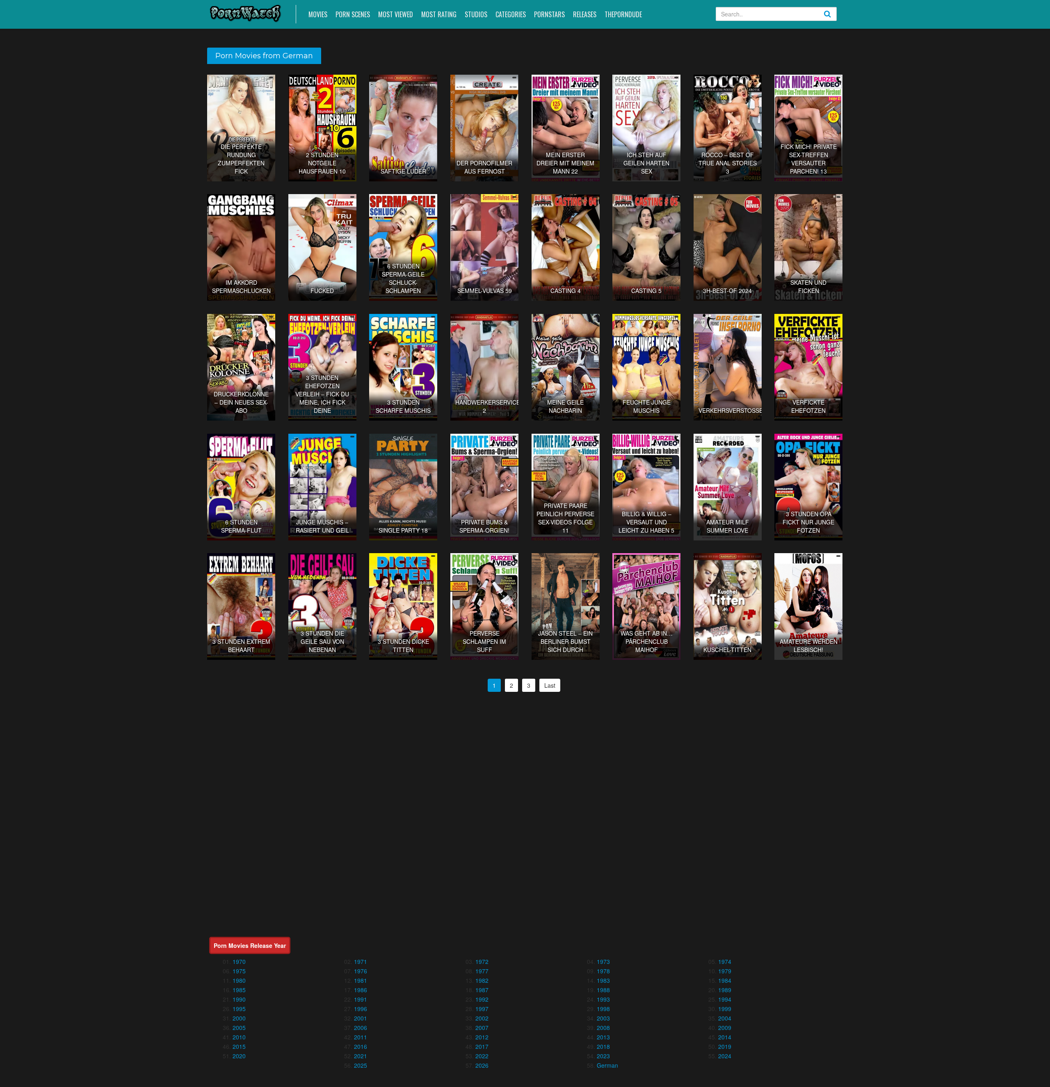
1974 (724, 961)
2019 (724, 1046)
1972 (481, 961)
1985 (239, 990)
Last (549, 685)
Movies (317, 14)
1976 (360, 971)
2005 (239, 1027)
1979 (724, 971)
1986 (360, 990)
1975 (239, 971)
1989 (724, 990)
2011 (360, 1037)
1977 (481, 971)
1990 (239, 999)
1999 (724, 1009)
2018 (603, 1046)
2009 (724, 1027)
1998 (603, 1009)
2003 (603, 1018)
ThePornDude (623, 14)
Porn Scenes (353, 14)
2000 (239, 1018)
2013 (603, 1037)
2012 (481, 1037)
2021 (360, 1056)
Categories (510, 14)
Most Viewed (395, 14)
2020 (239, 1056)
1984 (724, 980)
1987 (481, 990)
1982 (481, 980)
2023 (603, 1056)
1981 (360, 980)
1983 (603, 980)
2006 (360, 1027)
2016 (360, 1046)
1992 (481, 999)
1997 (481, 1009)
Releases (584, 14)
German (607, 1065)
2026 (481, 1065)
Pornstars (549, 14)
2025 (360, 1065)
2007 (481, 1027)
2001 (360, 1018)
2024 (724, 1056)
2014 (724, 1037)
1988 (603, 990)
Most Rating (439, 14)
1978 (603, 971)
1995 (239, 1009)
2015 (239, 1046)
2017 (481, 1046)
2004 (724, 1018)
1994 (724, 999)
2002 (481, 1018)
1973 (603, 961)
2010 (239, 1037)
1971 (360, 961)
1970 (239, 961)
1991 (360, 999)
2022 (481, 1056)
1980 (239, 980)
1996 (360, 1009)
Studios (476, 14)
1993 (603, 999)
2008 (603, 1027)
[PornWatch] (245, 13)
